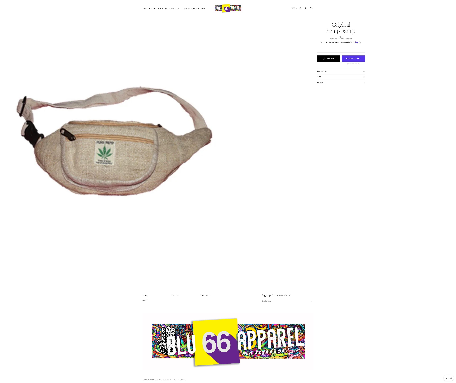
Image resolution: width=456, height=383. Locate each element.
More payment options (353, 63)
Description (322, 72)
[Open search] (300, 8)
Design (320, 82)
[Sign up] (311, 301)
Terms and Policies (180, 380)
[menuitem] (203, 8)
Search (145, 301)
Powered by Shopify (165, 380)
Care (319, 77)
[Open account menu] (305, 8)
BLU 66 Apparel (153, 380)
